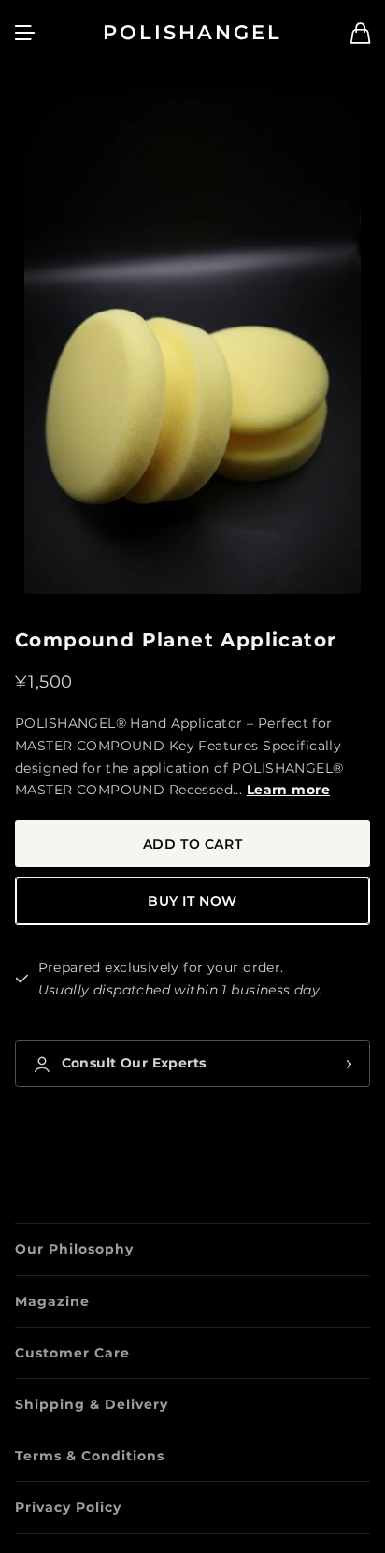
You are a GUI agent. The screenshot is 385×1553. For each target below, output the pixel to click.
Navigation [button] (25, 32)
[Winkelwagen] (360, 33)
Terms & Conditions (89, 1455)
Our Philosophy (74, 1249)
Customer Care (72, 1352)
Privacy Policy (68, 1507)
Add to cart (192, 843)
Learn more (288, 789)
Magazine (52, 1301)
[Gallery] (192, 341)
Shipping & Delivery (91, 1404)
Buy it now (192, 901)
